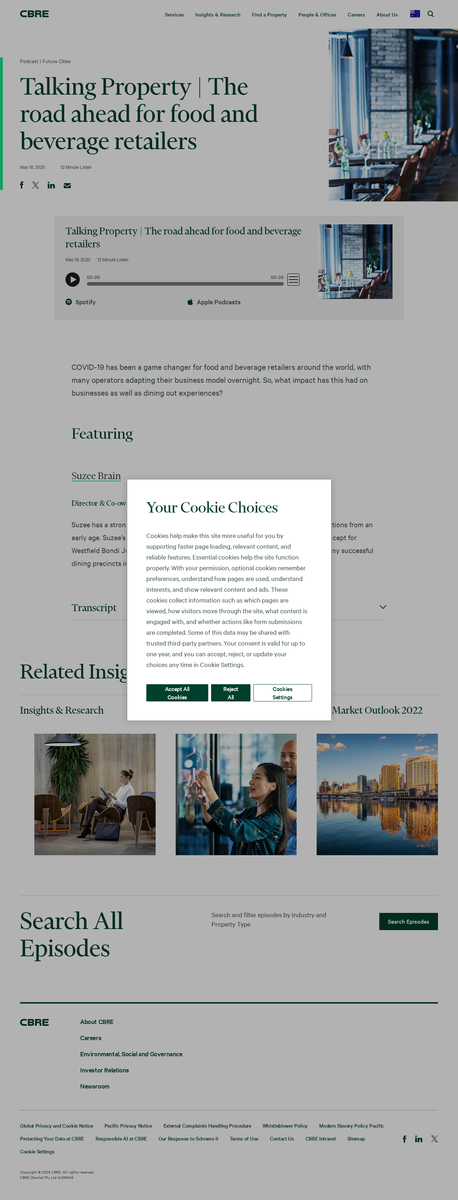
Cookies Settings (283, 693)
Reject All (230, 693)
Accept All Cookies (177, 693)
